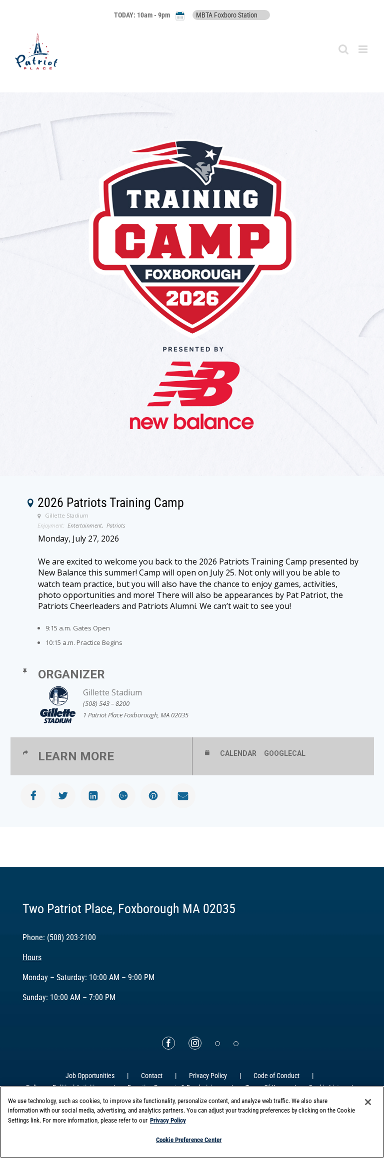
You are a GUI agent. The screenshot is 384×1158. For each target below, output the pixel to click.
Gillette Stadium (112, 692)
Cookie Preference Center (189, 1140)
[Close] (368, 1102)
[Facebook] (168, 1043)
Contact (151, 1076)
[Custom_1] (236, 1043)
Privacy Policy (208, 1076)
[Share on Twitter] (63, 795)
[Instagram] (195, 1043)
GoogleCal (285, 753)
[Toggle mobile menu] (363, 49)
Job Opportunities (90, 1076)
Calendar (238, 753)
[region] (192, 1122)
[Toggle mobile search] (343, 49)
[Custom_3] (217, 1043)
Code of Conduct (277, 1076)
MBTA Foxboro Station (227, 15)
